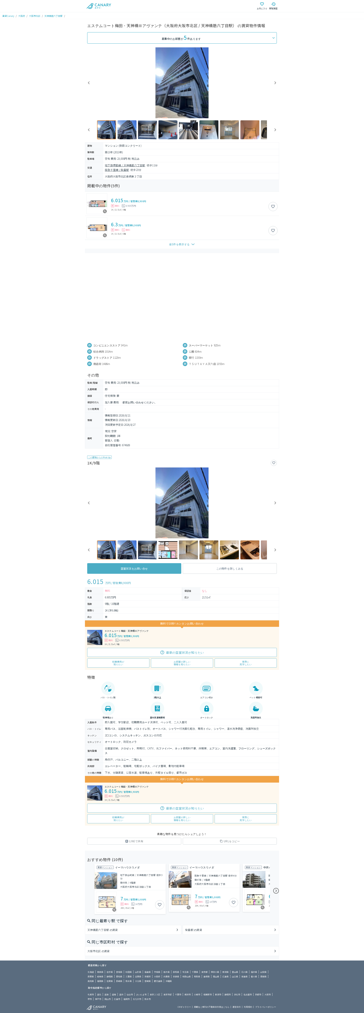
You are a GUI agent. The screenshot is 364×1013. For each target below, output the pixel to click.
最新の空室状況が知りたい (185, 652)
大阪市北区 (34, 15)
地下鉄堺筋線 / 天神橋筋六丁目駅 (125, 165)
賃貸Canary (8, 15)
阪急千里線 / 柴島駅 (117, 170)
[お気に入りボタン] (273, 206)
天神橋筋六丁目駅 (53, 15)
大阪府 (21, 15)
